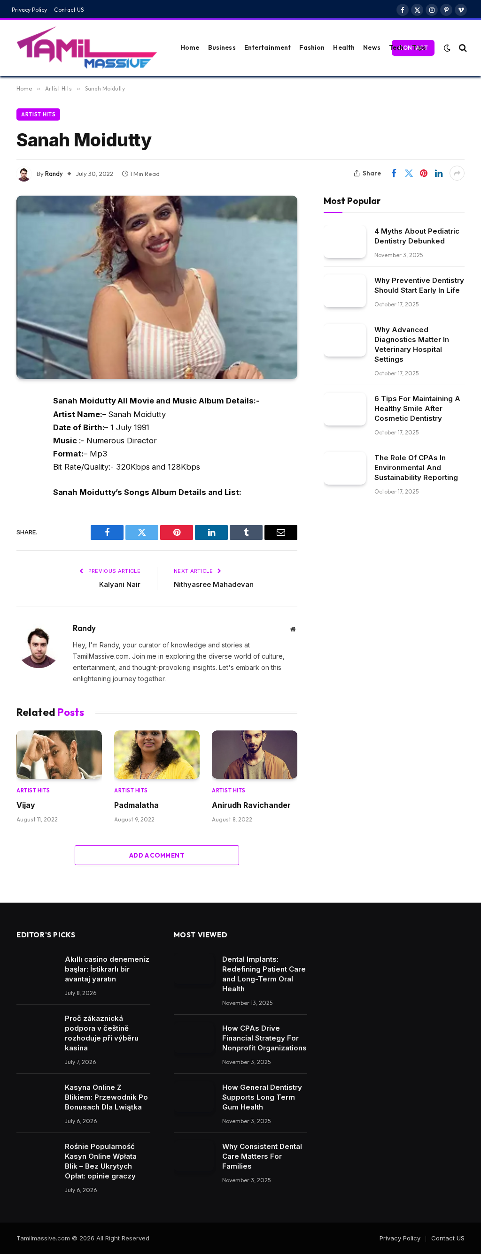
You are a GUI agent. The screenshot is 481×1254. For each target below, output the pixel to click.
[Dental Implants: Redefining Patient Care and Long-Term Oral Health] (194, 968)
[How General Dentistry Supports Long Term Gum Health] (194, 1096)
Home (190, 47)
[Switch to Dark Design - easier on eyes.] (447, 48)
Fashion (312, 47)
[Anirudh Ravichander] (254, 754)
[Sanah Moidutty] (156, 287)
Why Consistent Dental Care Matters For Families (262, 1156)
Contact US (69, 9)
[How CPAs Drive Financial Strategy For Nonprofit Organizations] (194, 1037)
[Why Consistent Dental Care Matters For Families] (194, 1155)
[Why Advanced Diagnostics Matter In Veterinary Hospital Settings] (345, 340)
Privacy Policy (29, 9)
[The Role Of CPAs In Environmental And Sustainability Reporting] (345, 468)
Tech (396, 47)
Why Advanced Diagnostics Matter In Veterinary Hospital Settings (411, 344)
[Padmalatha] (157, 754)
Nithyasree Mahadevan (214, 584)
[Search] (462, 47)
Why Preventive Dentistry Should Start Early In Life (419, 285)
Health (344, 47)
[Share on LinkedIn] (439, 173)
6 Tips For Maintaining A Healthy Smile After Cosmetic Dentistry (417, 408)
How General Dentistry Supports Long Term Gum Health (262, 1097)
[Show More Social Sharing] (457, 173)
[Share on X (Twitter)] (409, 173)
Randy (54, 173)
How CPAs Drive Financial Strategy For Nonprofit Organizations (264, 1038)
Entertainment (267, 47)
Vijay (25, 805)
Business (222, 47)
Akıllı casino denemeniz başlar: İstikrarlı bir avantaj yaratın (107, 969)
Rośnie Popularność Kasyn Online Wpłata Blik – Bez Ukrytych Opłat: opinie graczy (101, 1161)
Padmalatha (136, 805)
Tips (419, 47)
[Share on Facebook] (394, 173)
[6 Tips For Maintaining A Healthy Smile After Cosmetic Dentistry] (345, 409)
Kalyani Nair (119, 584)
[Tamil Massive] (87, 48)
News (371, 47)
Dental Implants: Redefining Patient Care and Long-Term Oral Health (264, 974)
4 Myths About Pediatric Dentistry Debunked (416, 236)
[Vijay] (59, 754)
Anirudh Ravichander (251, 805)
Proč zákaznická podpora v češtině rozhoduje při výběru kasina (102, 1033)
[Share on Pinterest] (424, 173)
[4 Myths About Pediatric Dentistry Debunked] (345, 241)
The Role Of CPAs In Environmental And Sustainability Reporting (416, 467)
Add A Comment (157, 855)
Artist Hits (38, 114)
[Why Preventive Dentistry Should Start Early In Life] (345, 290)
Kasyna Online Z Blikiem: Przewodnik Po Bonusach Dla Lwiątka (106, 1097)
